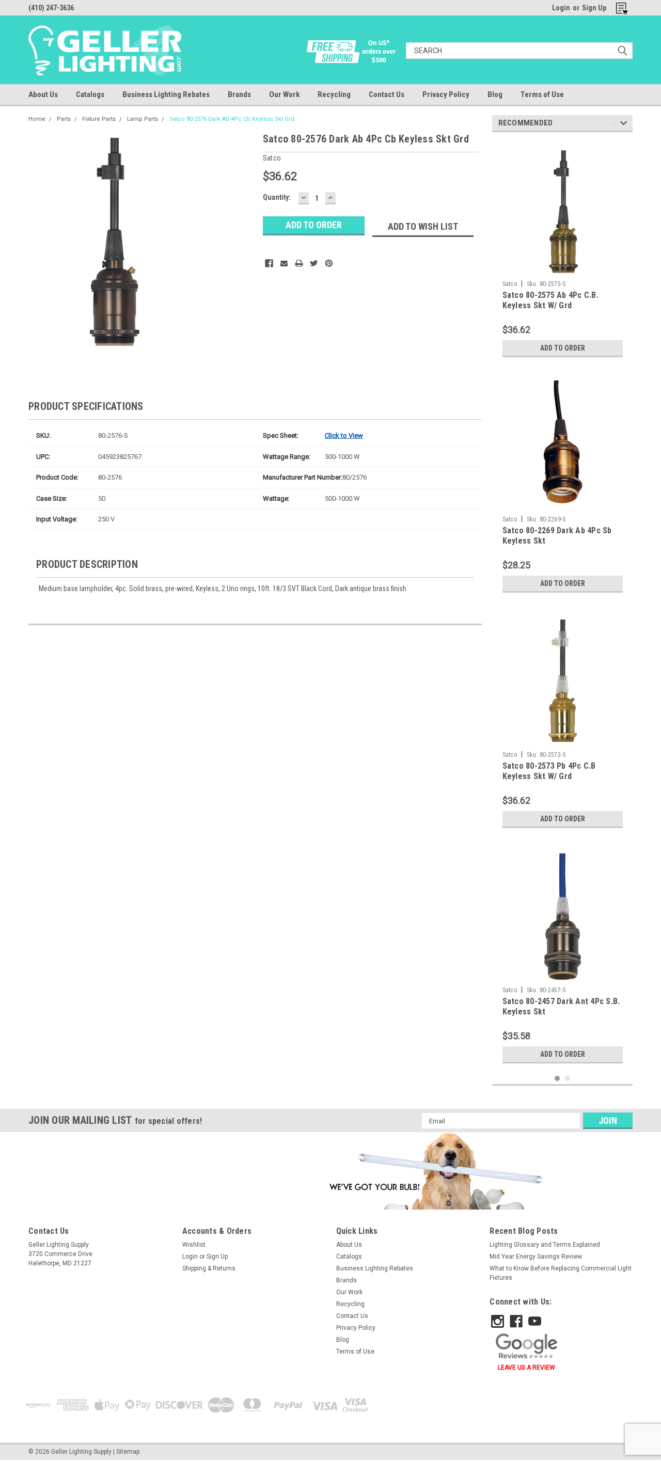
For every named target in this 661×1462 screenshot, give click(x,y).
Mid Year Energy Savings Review (536, 1256)
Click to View (344, 435)
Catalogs (90, 94)
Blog (494, 94)
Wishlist (194, 1244)
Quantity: (277, 197)
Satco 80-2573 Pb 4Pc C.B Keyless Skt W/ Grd (549, 771)
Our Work (284, 94)
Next (623, 125)
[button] (434, 1171)
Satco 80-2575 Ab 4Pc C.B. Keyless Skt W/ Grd (550, 300)
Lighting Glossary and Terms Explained (545, 1244)
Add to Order (562, 348)
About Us (43, 94)
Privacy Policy (445, 94)
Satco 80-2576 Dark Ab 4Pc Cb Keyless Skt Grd (231, 119)
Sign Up (594, 8)
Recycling (334, 94)
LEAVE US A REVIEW (526, 1367)
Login (561, 8)
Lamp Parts (142, 119)
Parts (64, 119)
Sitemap (127, 1451)
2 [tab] (568, 1079)
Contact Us (386, 94)
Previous (614, 125)
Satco (509, 284)
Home (36, 119)
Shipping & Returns (208, 1268)
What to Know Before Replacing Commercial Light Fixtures (561, 1273)
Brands (239, 94)
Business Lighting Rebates (166, 94)
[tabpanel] (562, 251)
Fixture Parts (99, 119)
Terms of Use (542, 94)
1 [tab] (557, 1079)
